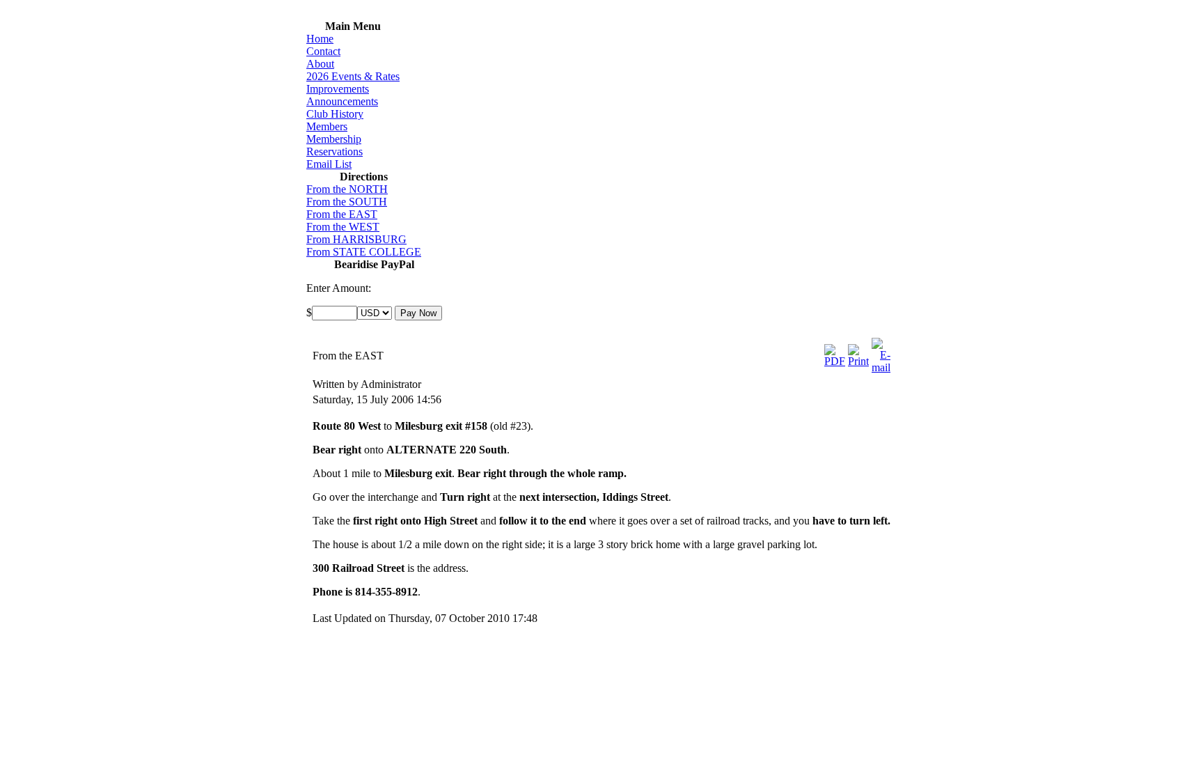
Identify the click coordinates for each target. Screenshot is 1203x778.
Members (326, 126)
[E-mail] (881, 367)
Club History (334, 114)
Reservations (334, 151)
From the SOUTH (346, 202)
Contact (323, 51)
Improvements (337, 89)
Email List (329, 164)
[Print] (858, 361)
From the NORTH (347, 189)
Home (319, 39)
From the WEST (342, 227)
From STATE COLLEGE (363, 252)
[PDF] (834, 361)
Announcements (342, 101)
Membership (333, 139)
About (320, 64)
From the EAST (341, 214)
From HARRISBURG (356, 239)
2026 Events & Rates (353, 76)
